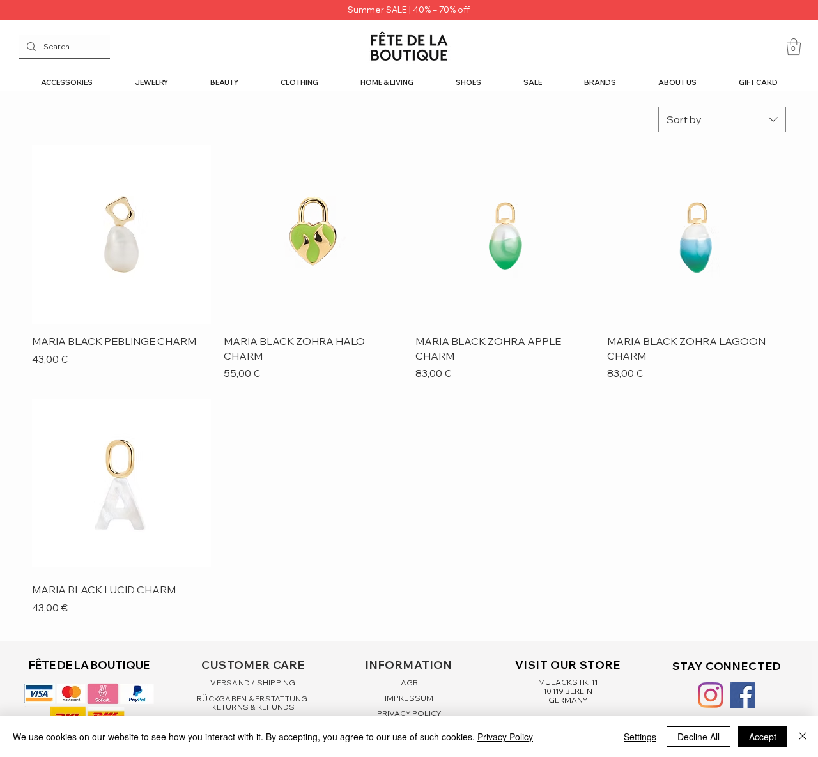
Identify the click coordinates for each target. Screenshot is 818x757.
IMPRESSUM (409, 698)
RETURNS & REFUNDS (253, 707)
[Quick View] (121, 234)
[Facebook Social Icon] (742, 695)
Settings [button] (640, 736)
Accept (762, 736)
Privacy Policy (505, 736)
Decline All (698, 736)
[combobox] (722, 119)
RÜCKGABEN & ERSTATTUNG (253, 698)
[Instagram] (710, 695)
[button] (794, 46)
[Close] (802, 736)
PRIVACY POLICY (409, 713)
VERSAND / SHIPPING (252, 682)
